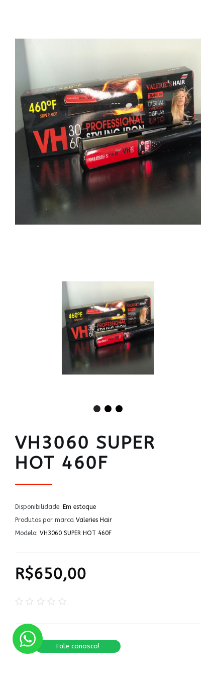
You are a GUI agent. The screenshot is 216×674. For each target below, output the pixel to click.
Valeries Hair (94, 519)
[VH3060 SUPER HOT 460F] (108, 328)
